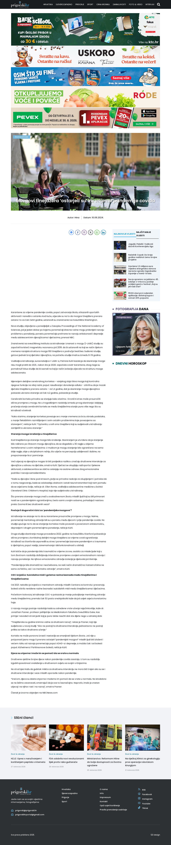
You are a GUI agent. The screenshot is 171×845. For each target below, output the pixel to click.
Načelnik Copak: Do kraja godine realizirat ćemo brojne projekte (142, 257)
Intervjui (150, 4)
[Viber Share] (84, 232)
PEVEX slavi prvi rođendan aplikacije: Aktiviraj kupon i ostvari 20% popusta (141, 295)
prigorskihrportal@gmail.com (29, 814)
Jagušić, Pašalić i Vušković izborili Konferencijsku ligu (140, 245)
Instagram (147, 799)
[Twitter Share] (90, 232)
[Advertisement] (59, 254)
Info (102, 793)
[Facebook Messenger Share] (71, 232)
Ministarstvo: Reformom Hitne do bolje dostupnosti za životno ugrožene (104, 762)
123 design (155, 834)
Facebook (147, 794)
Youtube (146, 803)
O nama (104, 789)
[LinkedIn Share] (103, 232)
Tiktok (145, 808)
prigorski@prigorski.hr (26, 810)
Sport (90, 4)
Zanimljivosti (119, 4)
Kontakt (104, 801)
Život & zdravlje (21, 137)
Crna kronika (103, 4)
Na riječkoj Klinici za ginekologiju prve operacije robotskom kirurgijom (142, 762)
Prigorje (79, 4)
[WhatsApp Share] (97, 232)
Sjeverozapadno (64, 4)
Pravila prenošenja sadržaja (113, 809)
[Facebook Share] (77, 232)
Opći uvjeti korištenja (110, 805)
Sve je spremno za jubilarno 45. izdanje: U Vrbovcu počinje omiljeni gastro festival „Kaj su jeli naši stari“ (143, 283)
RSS (143, 790)
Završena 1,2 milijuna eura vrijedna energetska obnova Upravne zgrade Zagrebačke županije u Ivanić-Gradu (142, 270)
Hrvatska (48, 4)
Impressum (105, 797)
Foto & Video (135, 4)
